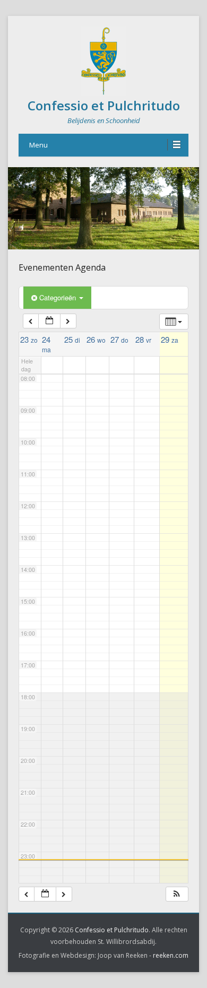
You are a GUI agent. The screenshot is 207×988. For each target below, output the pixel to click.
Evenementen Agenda (62, 267)
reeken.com (170, 955)
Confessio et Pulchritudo (104, 105)
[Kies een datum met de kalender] (49, 321)
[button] (176, 894)
